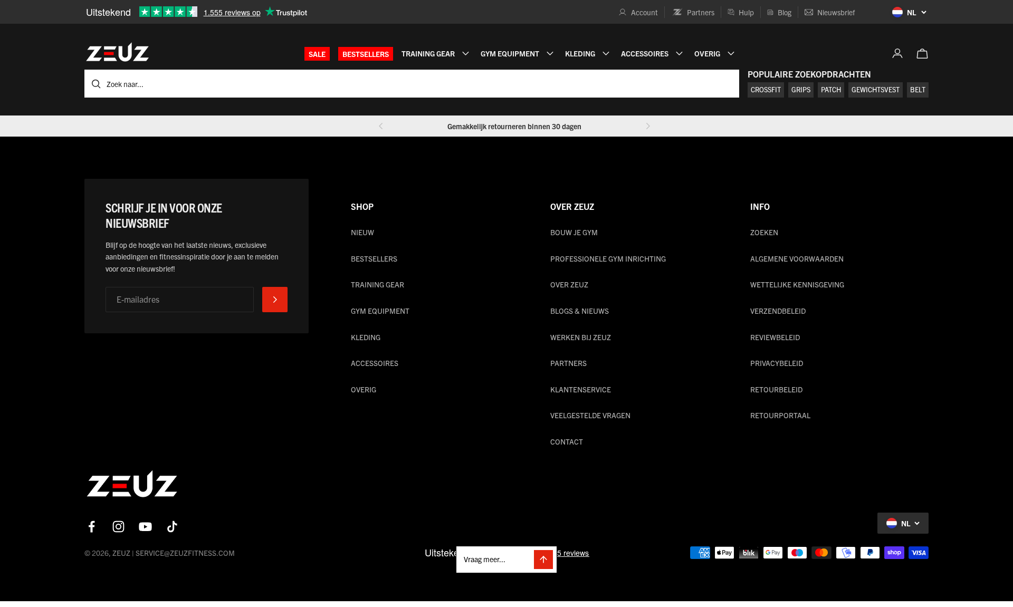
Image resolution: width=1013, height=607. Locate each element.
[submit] (275, 299)
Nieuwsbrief (836, 12)
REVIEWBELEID (775, 337)
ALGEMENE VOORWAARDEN (797, 258)
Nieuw (362, 232)
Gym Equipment (380, 310)
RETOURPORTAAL (780, 415)
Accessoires (374, 363)
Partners (700, 12)
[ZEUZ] (131, 486)
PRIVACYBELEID (776, 363)
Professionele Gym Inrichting (608, 258)
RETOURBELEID (776, 389)
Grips (800, 89)
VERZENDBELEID (778, 310)
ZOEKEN (764, 232)
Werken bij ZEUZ (580, 337)
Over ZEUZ (569, 284)
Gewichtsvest (876, 89)
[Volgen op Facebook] (91, 526)
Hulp (746, 12)
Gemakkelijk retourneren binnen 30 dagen (514, 126)
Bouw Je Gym (574, 232)
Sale (317, 54)
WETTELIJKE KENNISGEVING (797, 284)
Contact (566, 441)
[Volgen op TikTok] (172, 526)
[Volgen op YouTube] (145, 526)
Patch (831, 89)
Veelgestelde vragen (590, 415)
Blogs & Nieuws (579, 310)
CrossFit (766, 89)
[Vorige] (381, 126)
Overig (363, 389)
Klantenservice (580, 389)
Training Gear (377, 284)
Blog (784, 12)
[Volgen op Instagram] (118, 526)
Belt (917, 89)
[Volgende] (648, 126)
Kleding (365, 337)
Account (644, 12)
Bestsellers (365, 54)
